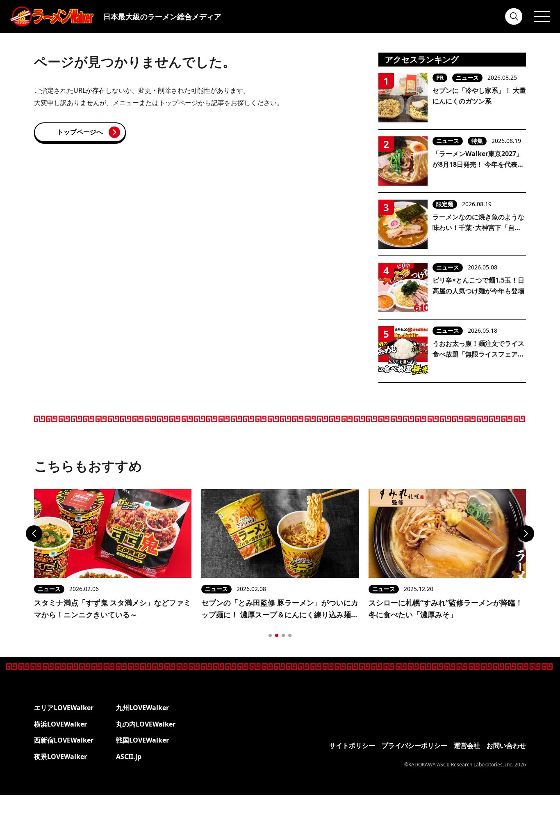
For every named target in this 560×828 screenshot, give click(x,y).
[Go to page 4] (289, 635)
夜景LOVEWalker (60, 756)
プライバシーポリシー (414, 745)
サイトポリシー (352, 745)
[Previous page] (34, 533)
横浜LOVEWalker (60, 724)
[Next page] (526, 533)
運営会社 (467, 745)
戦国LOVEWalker (142, 740)
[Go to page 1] (270, 635)
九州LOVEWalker (142, 707)
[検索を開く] (514, 16)
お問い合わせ (506, 745)
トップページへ (80, 131)
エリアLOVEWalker (63, 707)
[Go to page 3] (283, 635)
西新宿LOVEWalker (63, 740)
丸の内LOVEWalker (145, 724)
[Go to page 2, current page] (276, 635)
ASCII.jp (128, 756)
